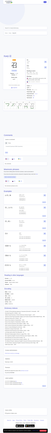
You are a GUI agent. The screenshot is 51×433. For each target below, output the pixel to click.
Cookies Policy (35, 430)
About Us (9, 420)
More (44, 385)
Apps (13, 420)
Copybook (14, 87)
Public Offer (30, 420)
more (44, 202)
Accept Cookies (43, 430)
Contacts (42, 420)
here (37, 174)
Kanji (10, 33)
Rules (25, 420)
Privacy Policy (19, 420)
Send (6, 152)
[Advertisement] (25, 15)
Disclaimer (36, 420)
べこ (23, 384)
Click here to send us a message (12, 353)
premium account (24, 370)
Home (6, 33)
